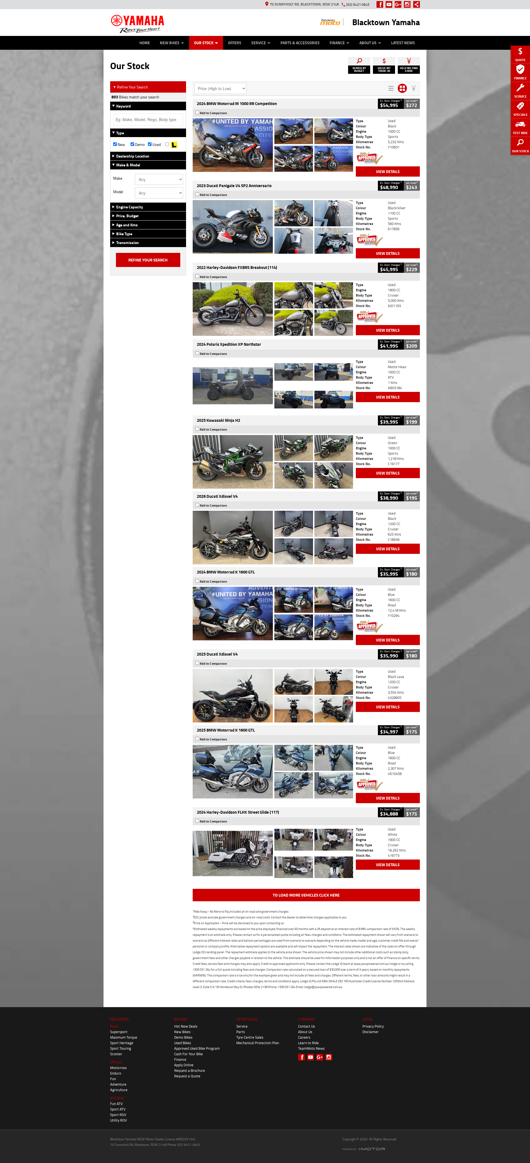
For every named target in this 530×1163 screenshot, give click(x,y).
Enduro (115, 1073)
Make (117, 178)
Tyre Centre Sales (249, 1037)
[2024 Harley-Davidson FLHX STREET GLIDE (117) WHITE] (273, 853)
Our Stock (203, 43)
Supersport (119, 1031)
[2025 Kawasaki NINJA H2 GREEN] (273, 462)
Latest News (403, 43)
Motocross (118, 1067)
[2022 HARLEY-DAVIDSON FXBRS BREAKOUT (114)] (273, 309)
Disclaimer (370, 1031)
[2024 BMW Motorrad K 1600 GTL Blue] (273, 613)
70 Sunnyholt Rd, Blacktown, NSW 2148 (304, 4)
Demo (139, 144)
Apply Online (184, 1065)
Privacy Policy (373, 1026)
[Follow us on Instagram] (408, 4)
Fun (113, 1078)
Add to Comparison (213, 113)
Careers (304, 1037)
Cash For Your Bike (188, 1054)
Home (144, 43)
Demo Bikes (183, 1037)
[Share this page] (415, 4)
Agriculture (119, 1090)
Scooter (116, 1054)
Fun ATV (116, 1103)
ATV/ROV (117, 1098)
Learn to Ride (308, 1043)
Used (156, 144)
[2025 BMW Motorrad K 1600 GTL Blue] (273, 771)
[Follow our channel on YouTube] (390, 4)
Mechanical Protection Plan (257, 1043)
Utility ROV (118, 1120)
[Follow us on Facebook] (381, 4)
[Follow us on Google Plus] (399, 4)
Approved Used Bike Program (197, 1048)
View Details (388, 171)
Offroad (116, 1062)
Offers (234, 43)
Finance (337, 43)
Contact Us (306, 1026)
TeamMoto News (311, 1048)
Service (258, 43)
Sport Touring (120, 1048)
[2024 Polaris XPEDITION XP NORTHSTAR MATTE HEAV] (273, 386)
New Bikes (169, 43)
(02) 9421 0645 (357, 4)
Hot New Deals (185, 1026)
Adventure (118, 1084)
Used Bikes (182, 1043)
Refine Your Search (130, 87)
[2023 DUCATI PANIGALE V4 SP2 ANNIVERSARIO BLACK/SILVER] (273, 227)
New (121, 144)
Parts (240, 1031)
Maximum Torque (123, 1037)
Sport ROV (118, 1114)
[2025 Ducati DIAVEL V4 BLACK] (273, 537)
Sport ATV (118, 1109)
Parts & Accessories (300, 43)
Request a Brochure (189, 1070)
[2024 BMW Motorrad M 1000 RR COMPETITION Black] (273, 145)
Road (114, 1026)
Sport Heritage (121, 1043)
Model (118, 191)
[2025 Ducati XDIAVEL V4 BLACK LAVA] (273, 695)
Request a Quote (187, 1076)
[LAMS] (174, 144)
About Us (368, 43)
